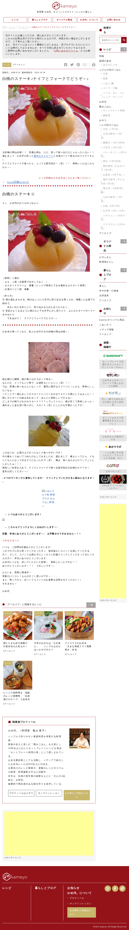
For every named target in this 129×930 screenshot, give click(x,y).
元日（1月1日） (111, 129)
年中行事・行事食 (109, 291)
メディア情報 (106, 329)
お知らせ (73, 887)
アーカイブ (23, 27)
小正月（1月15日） (113, 147)
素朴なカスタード (43, 156)
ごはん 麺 (108, 83)
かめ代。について (79, 893)
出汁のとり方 (110, 65)
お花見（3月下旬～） (114, 175)
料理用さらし (106, 262)
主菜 (105, 74)
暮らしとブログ (45, 887)
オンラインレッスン (49, 793)
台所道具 (104, 295)
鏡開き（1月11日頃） (114, 142)
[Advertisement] (49, 834)
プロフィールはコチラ (21, 793)
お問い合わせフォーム (66, 51)
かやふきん (105, 257)
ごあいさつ (105, 325)
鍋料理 (106, 115)
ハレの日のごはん (109, 125)
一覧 (91, 605)
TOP (4, 27)
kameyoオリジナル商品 (111, 320)
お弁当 (103, 102)
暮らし (103, 286)
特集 (101, 56)
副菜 (105, 78)
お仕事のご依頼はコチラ (77, 795)
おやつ (103, 120)
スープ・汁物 (110, 88)
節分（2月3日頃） (113, 161)
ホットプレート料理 (114, 110)
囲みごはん (105, 106)
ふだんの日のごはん (110, 70)
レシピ (12, 27)
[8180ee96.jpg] (49, 115)
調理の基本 (105, 61)
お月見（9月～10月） (114, 211)
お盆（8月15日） (112, 206)
